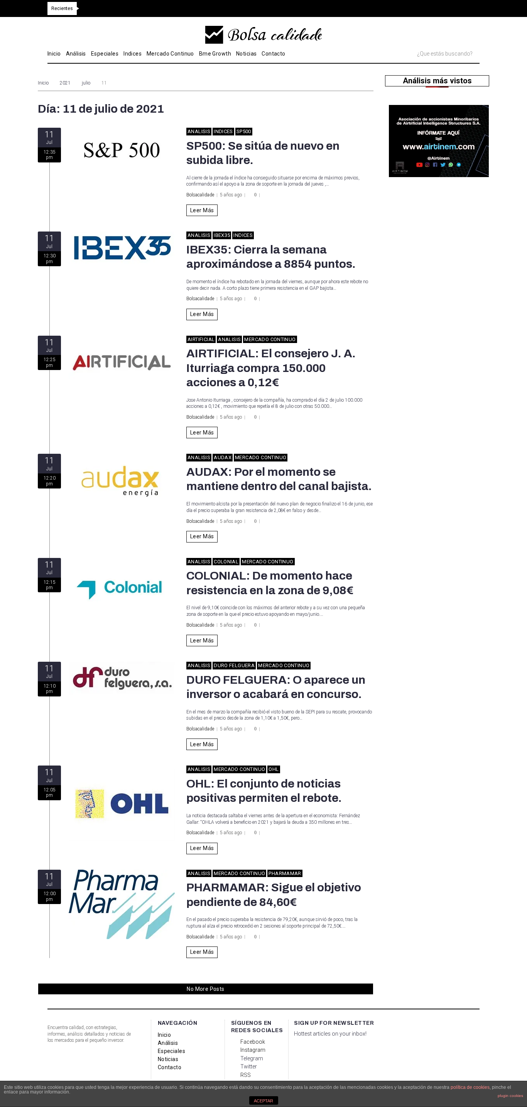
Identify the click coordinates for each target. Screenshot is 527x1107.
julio (86, 83)
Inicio (43, 83)
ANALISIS (198, 131)
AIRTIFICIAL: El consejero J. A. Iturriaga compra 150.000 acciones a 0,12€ (271, 368)
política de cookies (470, 1087)
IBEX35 (222, 235)
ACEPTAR (263, 1101)
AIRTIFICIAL (201, 339)
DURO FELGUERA (234, 665)
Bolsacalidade (200, 195)
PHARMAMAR (285, 873)
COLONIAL (226, 561)
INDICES (223, 131)
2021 (65, 83)
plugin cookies (510, 1095)
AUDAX (222, 457)
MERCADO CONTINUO (270, 339)
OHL (274, 769)
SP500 (243, 131)
